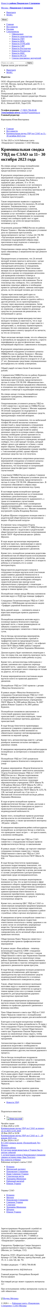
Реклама (10, 29)
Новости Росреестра (21, 51)
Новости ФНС (18, 53)
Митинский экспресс (16, 1169)
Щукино (10, 1209)
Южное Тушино (13, 1183)
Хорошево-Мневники (16, 1179)
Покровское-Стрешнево (17, 1171)
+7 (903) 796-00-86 (19, 111)
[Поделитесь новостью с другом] (14, 1119)
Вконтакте (11, 12)
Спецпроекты (12, 31)
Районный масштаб (15, 1181)
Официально (17, 34)
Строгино (10, 1205)
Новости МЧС (18, 41)
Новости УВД (18, 39)
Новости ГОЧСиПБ (21, 43)
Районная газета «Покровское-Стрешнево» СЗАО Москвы (20, 1304)
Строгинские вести (15, 1176)
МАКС (9, 15)
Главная (10, 24)
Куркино (10, 1166)
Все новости (12, 27)
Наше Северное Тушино (17, 1174)
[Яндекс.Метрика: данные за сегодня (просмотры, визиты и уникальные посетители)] (9, 1298)
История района (8, 1147)
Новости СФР (18, 46)
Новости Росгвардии (21, 48)
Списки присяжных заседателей (26, 58)
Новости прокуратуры (22, 36)
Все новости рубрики (11, 1160)
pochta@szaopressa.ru (30, 112)
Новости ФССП (19, 56)
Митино (10, 1197)
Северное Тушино (14, 1202)
